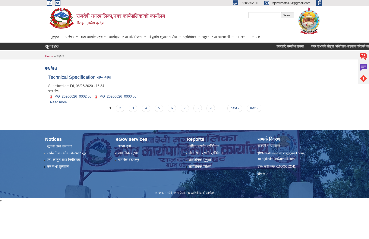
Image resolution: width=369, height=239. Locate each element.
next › (235, 108)
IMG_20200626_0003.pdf (118, 96)
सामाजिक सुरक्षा (128, 153)
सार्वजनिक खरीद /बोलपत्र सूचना (68, 153)
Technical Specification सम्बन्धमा (79, 77)
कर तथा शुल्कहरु (58, 167)
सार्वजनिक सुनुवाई (200, 160)
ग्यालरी (241, 37)
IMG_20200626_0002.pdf (73, 96)
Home (49, 56)
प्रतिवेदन (189, 37)
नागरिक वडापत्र (128, 160)
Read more (58, 102)
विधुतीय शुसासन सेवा (163, 37)
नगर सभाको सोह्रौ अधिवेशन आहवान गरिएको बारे (335, 46)
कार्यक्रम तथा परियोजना (125, 37)
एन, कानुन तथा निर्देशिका (63, 160)
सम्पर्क (256, 37)
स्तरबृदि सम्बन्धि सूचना (284, 46)
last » (254, 108)
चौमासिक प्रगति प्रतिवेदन (206, 153)
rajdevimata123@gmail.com (284, 153)
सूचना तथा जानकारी (216, 37)
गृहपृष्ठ (54, 37)
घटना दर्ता (124, 146)
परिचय (70, 37)
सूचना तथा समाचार (59, 146)
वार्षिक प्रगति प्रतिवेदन (204, 146)
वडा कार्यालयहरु (92, 37)
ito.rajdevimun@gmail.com (276, 158)
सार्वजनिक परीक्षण (200, 167)
